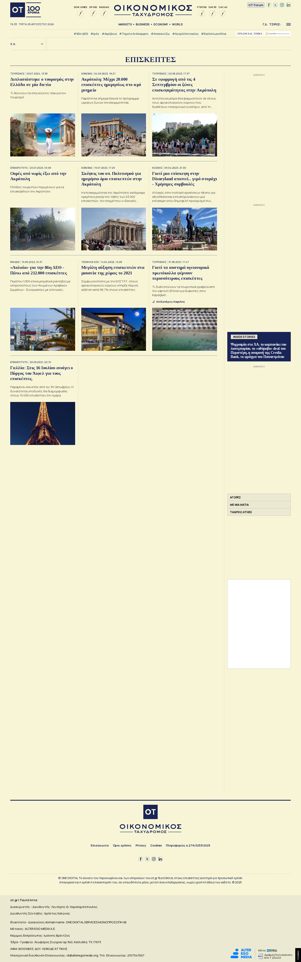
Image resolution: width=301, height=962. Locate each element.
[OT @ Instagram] (282, 5)
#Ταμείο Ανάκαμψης (133, 34)
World (177, 24)
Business (142, 24)
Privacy (141, 845)
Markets (125, 24)
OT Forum (255, 5)
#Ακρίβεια (109, 34)
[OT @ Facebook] (269, 5)
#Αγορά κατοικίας (185, 34)
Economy (161, 24)
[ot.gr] (153, 15)
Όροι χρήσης (122, 845)
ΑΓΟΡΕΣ (235, 497)
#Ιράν (95, 34)
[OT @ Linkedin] (288, 5)
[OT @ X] (275, 5)
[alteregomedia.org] (241, 957)
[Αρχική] (25, 9)
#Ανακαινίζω (160, 34)
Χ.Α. (13, 44)
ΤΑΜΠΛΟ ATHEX (241, 512)
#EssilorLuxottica (213, 34)
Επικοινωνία (100, 845)
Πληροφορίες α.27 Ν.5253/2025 (188, 845)
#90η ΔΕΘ (81, 34)
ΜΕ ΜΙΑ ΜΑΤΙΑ (239, 505)
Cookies (156, 845)
